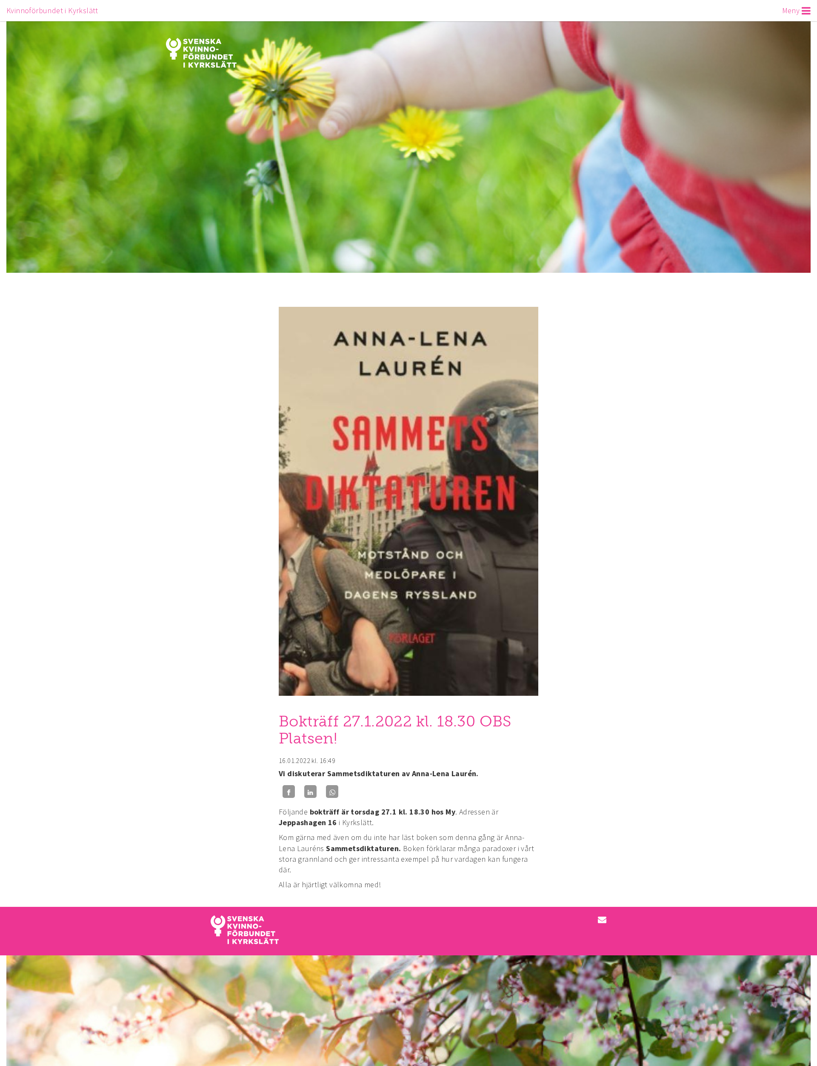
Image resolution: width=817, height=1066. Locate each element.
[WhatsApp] (332, 791)
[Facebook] (289, 791)
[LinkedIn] (310, 791)
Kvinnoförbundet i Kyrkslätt (52, 10)
